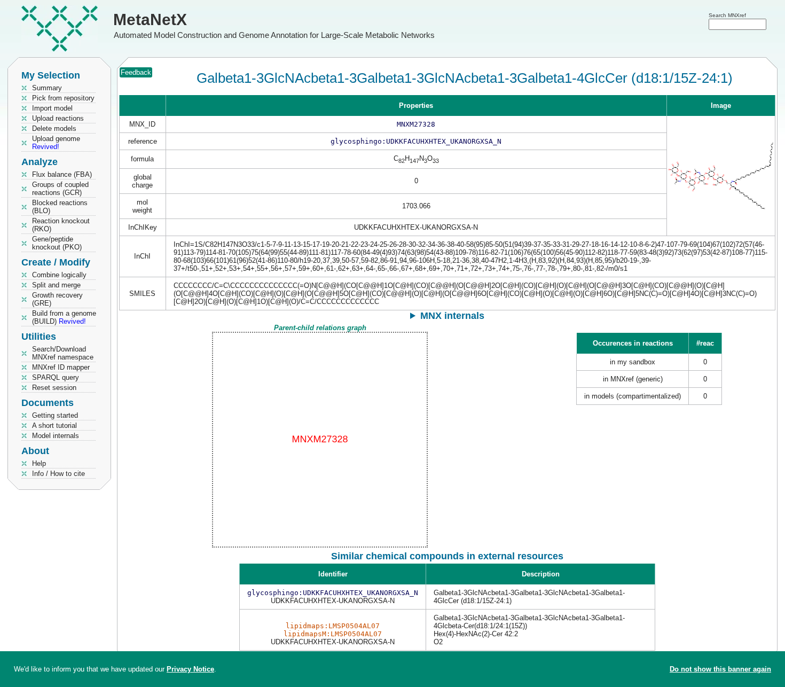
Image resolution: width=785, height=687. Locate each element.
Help (39, 463)
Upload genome (56, 143)
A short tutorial (54, 425)
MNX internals (452, 315)
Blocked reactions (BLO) (60, 207)
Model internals (55, 436)
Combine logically (59, 275)
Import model (52, 108)
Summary (47, 88)
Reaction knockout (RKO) (61, 225)
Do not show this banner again (720, 669)
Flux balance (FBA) (62, 174)
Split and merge (56, 285)
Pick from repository (63, 98)
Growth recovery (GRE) (57, 299)
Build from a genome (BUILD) (64, 317)
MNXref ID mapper (61, 367)
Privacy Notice (190, 669)
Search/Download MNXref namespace (62, 353)
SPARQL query (55, 377)
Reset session (54, 388)
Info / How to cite (58, 474)
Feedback (136, 72)
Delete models (54, 128)
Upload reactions (58, 118)
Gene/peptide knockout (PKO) (57, 243)
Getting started (55, 415)
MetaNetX (150, 19)
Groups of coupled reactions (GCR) (60, 189)
